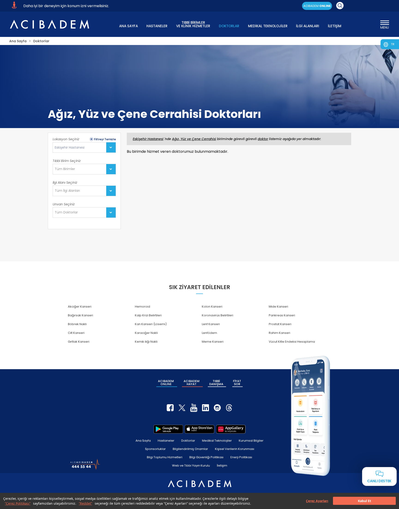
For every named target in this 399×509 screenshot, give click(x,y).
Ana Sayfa (143, 440)
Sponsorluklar (155, 449)
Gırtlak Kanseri (78, 341)
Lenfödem (209, 333)
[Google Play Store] (168, 429)
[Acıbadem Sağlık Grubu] (49, 24)
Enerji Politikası (241, 457)
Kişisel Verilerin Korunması (234, 449)
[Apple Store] (199, 429)
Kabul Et (364, 501)
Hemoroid (142, 306)
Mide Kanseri (278, 306)
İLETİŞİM (334, 26)
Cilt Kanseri (76, 333)
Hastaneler (166, 440)
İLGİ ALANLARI (307, 26)
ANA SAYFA (128, 26)
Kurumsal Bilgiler (251, 440)
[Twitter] (181, 407)
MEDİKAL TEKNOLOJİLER (267, 26)
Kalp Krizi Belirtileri (148, 315)
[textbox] (66, 169)
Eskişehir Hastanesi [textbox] (70, 147)
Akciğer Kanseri (79, 306)
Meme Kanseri (213, 341)
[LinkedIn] (205, 407)
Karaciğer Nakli (146, 333)
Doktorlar (188, 440)
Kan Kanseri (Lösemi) (151, 324)
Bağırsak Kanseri (80, 315)
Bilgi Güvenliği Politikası (206, 457)
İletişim (222, 465)
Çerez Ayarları (317, 501)
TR (392, 44)
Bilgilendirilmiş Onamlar (190, 449)
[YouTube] (193, 407)
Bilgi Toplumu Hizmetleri (164, 457)
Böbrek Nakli (77, 324)
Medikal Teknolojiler (217, 440)
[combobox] (84, 147)
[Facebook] (170, 407)
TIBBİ (216, 383)
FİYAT (237, 383)
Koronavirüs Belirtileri (217, 315)
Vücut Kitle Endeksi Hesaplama (292, 341)
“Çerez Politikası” (17, 503)
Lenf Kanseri (211, 324)
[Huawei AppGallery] (231, 429)
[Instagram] (217, 407)
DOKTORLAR (229, 26)
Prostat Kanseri (280, 324)
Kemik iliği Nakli (146, 341)
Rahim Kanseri (279, 333)
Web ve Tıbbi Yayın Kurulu (191, 465)
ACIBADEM (317, 6)
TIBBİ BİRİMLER (193, 24)
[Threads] (229, 407)
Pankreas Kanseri (282, 315)
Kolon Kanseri (212, 306)
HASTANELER (156, 26)
